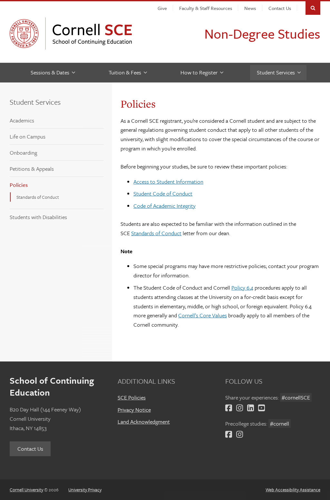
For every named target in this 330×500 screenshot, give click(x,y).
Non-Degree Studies (262, 33)
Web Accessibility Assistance (293, 489)
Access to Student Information (168, 182)
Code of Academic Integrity (164, 206)
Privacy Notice (134, 410)
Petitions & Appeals (32, 169)
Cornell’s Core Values (202, 315)
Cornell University (26, 33)
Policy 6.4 (242, 288)
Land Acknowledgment (144, 422)
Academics (22, 120)
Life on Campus (27, 136)
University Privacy (85, 489)
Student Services (35, 102)
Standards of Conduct (37, 197)
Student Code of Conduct (162, 193)
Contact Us (30, 449)
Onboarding (23, 153)
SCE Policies (132, 397)
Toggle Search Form (313, 8)
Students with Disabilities (38, 217)
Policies (19, 185)
